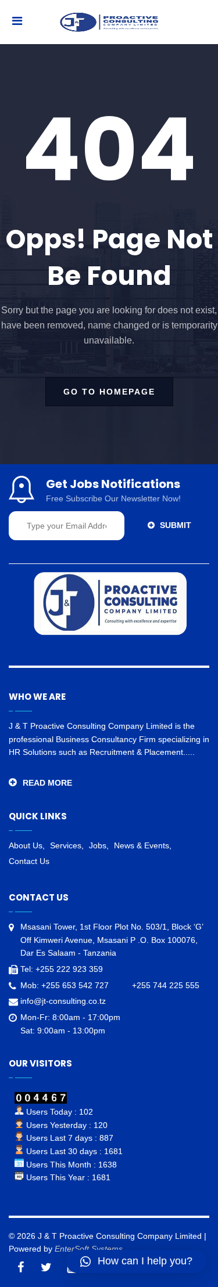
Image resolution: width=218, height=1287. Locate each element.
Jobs (97, 845)
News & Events (141, 845)
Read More (47, 782)
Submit (174, 525)
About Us (25, 845)
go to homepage (109, 391)
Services (65, 845)
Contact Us (29, 861)
